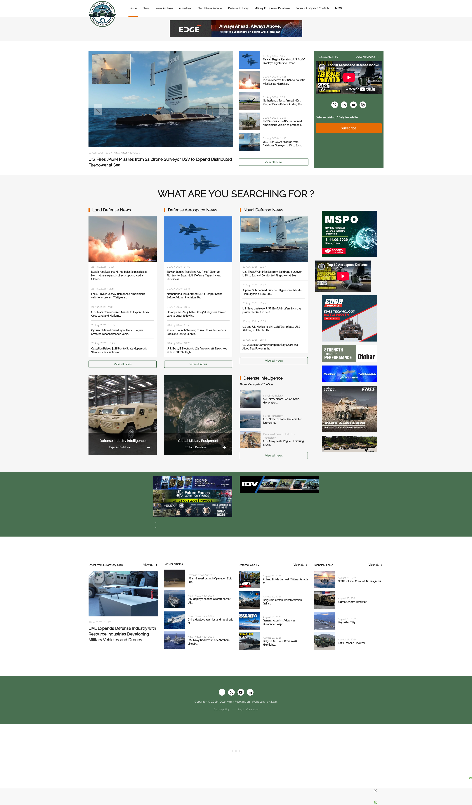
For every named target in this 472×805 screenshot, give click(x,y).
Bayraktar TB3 (346, 622)
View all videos (365, 57)
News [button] (146, 8)
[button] (98, 109)
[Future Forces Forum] (192, 495)
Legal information (248, 709)
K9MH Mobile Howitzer (351, 643)
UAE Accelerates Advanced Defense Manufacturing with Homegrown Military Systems (122, 635)
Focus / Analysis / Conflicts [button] (312, 8)
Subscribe (348, 128)
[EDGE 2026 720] (236, 28)
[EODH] (349, 318)
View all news (273, 162)
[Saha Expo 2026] (192, 482)
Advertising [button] (185, 8)
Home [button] (133, 8)
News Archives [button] (164, 8)
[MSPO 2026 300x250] (349, 233)
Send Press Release (210, 8)
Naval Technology (273, 395)
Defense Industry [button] (238, 8)
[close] (375, 790)
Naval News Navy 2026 (201, 595)
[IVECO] (279, 484)
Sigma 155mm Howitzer (352, 601)
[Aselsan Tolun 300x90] (349, 373)
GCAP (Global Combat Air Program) (359, 581)
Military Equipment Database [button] (272, 8)
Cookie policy (221, 709)
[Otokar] (349, 353)
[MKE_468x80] (192, 509)
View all (148, 564)
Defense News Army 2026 (202, 574)
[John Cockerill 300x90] (349, 443)
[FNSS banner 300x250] (349, 408)
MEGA (339, 8)
